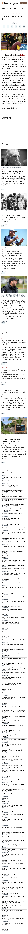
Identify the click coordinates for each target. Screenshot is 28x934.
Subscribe (23, 3)
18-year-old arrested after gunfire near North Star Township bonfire (14, 664)
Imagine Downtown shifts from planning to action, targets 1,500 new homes (13, 441)
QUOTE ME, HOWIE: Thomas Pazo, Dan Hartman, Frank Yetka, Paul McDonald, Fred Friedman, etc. (13, 303)
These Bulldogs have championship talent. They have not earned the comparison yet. (13, 505)
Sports (22, 8)
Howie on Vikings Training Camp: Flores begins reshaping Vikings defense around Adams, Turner (13, 761)
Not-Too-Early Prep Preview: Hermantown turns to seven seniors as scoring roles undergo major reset (14, 711)
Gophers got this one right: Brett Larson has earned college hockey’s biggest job (12, 850)
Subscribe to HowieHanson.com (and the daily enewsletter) (13, 855)
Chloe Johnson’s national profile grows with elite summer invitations (13, 789)
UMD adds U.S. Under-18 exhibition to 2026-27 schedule (12, 883)
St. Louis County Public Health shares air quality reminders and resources (13, 873)
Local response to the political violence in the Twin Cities (12, 172)
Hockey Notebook (6, 798)
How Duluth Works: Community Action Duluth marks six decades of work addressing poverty (13, 495)
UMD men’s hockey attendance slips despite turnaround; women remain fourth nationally (13, 859)
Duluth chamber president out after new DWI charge (12, 726)
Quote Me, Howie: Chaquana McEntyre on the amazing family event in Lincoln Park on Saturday (13, 218)
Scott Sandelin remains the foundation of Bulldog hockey (13, 602)
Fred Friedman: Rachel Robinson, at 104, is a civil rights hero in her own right (13, 914)
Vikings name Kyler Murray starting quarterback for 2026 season (13, 627)
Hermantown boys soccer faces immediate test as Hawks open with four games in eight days (13, 528)
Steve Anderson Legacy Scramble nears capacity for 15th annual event (14, 698)
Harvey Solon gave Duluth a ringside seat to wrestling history (12, 864)
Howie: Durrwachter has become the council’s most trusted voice (13, 678)
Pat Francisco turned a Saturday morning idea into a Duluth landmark (13, 500)
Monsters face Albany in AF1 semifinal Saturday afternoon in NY (13, 775)
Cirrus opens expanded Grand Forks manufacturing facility (10, 592)
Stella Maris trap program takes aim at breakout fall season (13, 693)
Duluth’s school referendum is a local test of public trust (12, 552)
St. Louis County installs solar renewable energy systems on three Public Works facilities (13, 668)
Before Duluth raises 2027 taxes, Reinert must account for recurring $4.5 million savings (12, 491)
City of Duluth (4, 437)
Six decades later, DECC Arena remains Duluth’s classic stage (13, 740)
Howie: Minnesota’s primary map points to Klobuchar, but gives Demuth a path (12, 623)
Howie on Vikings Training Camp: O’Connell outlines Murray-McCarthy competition (12, 766)
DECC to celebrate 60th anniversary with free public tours (12, 702)
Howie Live (4, 614)
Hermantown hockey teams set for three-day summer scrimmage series (13, 828)
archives (20, 14)
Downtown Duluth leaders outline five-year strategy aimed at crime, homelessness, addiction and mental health (12, 683)
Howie (12, 22)
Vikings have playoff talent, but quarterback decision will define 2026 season (12, 878)
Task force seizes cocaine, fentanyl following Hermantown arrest (12, 654)
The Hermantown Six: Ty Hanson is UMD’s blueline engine (12, 731)
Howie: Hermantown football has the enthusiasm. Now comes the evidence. (13, 533)
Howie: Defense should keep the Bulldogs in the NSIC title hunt (13, 897)
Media (2, 338)
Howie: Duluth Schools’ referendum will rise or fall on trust (13, 650)
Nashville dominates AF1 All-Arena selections (12, 706)
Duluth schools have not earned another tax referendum (12, 820)
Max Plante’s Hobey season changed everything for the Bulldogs (13, 597)
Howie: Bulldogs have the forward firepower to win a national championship (13, 569)
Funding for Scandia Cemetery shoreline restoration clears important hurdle (11, 755)
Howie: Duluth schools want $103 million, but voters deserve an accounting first (12, 523)
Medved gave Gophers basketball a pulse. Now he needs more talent (13, 841)
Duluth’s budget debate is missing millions (12, 910)
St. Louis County (12, 8)
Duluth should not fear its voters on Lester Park (13, 837)
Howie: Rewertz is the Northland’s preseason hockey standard (12, 578)
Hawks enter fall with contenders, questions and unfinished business (13, 673)
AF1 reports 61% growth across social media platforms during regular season (12, 888)
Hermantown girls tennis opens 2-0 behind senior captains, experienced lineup (12, 509)
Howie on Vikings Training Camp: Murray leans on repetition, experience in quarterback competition (13, 750)
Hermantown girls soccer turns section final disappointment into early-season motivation (13, 537)
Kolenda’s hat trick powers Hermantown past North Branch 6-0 (13, 392)
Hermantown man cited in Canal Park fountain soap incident (13, 640)
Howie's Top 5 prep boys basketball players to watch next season (12, 735)
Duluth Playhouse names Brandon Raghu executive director (11, 519)
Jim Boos (22, 55)
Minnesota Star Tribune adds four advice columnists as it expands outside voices (12, 514)
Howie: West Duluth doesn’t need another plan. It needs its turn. (13, 542)
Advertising (4, 367)
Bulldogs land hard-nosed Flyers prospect (12, 802)
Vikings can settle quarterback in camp (11, 824)
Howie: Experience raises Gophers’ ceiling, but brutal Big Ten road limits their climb (13, 902)
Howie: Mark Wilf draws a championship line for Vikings (13, 717)
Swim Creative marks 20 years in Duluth (13, 371)
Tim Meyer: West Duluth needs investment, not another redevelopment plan (13, 547)
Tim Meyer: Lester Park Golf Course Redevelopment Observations (10, 794)
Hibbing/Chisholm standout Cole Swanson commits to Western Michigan (12, 610)
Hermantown (4, 388)
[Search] (17, 3)
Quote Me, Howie (5, 14)
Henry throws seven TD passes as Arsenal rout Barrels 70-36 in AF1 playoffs (13, 780)
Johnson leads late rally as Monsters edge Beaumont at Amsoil (12, 906)
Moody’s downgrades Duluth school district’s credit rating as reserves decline (13, 618)
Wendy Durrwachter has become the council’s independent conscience (13, 806)
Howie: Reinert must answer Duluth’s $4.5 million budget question (13, 771)
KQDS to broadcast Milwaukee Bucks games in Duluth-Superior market (13, 342)
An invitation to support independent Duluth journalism (12, 815)
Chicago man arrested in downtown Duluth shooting (12, 645)
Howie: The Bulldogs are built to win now (11, 606)
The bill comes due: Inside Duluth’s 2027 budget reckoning (13, 924)
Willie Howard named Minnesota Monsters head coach (13, 659)
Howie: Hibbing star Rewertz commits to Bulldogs (11, 556)
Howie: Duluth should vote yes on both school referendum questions (13, 688)
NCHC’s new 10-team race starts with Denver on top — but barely (13, 928)
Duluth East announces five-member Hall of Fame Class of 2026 (13, 869)
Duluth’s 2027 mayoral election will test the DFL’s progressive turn (13, 785)
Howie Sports (13, 14)
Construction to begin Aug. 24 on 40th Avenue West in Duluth (13, 583)
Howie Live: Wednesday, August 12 (10, 631)
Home (3, 8)
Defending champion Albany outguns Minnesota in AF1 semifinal (13, 745)
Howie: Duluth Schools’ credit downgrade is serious (12, 588)
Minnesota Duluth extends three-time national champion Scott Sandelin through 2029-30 (13, 892)
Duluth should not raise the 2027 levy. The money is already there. (13, 833)
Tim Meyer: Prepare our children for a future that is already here (13, 721)
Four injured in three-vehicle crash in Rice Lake (13, 565)
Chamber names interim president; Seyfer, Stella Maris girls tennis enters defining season (13, 561)
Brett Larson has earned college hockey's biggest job (13, 845)
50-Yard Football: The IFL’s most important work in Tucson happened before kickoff (13, 574)
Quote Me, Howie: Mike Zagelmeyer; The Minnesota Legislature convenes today (11, 253)
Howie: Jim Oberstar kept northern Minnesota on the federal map (13, 635)
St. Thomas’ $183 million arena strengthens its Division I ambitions (13, 919)
